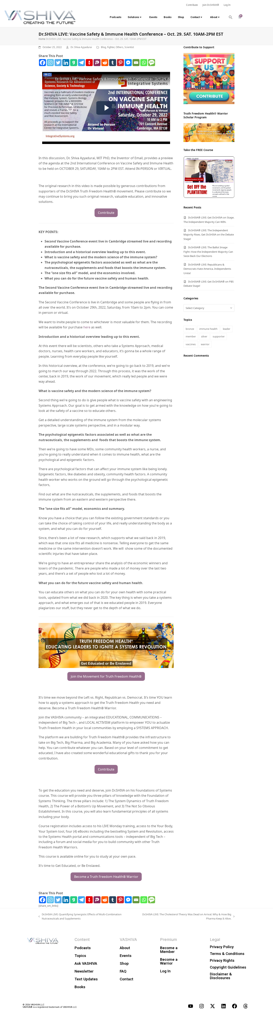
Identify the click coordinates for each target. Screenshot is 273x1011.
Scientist (129, 47)
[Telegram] (81, 62)
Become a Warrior (168, 961)
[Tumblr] (112, 62)
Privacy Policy (222, 947)
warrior (205, 344)
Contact (195, 17)
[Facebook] (42, 62)
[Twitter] (58, 62)
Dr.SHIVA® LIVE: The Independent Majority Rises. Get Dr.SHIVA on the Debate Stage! (208, 234)
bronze (190, 329)
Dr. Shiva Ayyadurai (81, 47)
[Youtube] (190, 1006)
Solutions (133, 17)
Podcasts (115, 17)
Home (42, 39)
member (191, 336)
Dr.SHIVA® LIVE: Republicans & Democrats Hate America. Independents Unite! (207, 269)
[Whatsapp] (143, 62)
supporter (219, 336)
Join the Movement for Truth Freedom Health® (106, 676)
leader (226, 329)
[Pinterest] (120, 62)
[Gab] (73, 62)
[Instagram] (50, 62)
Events (153, 17)
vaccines (191, 344)
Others (119, 47)
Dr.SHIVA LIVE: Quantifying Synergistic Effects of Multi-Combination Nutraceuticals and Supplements (80, 916)
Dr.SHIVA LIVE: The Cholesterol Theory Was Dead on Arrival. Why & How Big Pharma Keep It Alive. (185, 916)
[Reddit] (104, 62)
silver (204, 336)
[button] (231, 17)
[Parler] (97, 62)
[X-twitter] (212, 1006)
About (213, 17)
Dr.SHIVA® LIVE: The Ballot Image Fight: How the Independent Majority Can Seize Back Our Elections (208, 251)
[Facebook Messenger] (128, 62)
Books (167, 17)
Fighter (111, 47)
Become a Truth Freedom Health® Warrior (106, 876)
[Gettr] (89, 62)
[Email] (136, 62)
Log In (165, 971)
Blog (103, 47)
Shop (181, 17)
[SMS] (151, 62)
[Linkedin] (65, 62)
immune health (208, 329)
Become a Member (168, 950)
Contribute (106, 212)
